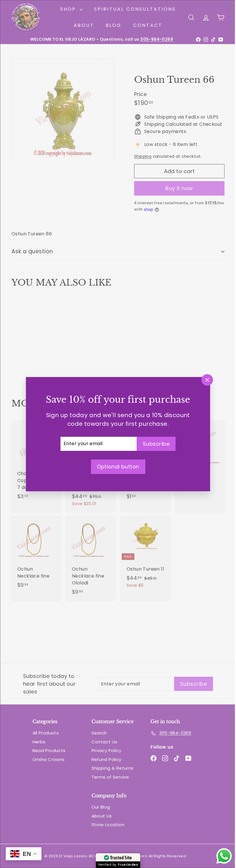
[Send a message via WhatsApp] (220, 856)
